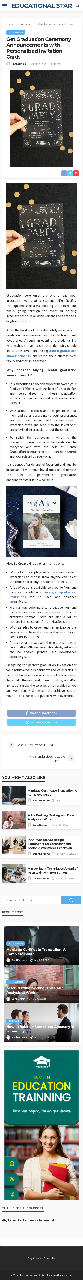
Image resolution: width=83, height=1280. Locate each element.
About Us (49, 1258)
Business (14, 1020)
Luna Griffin (40, 825)
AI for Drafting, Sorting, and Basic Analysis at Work (51, 817)
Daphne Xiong (41, 853)
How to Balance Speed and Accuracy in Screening (40, 1029)
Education (16, 32)
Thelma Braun (41, 878)
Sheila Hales (19, 63)
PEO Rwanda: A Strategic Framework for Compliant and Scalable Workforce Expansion (50, 844)
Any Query (34, 1258)
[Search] (77, 5)
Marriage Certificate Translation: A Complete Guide (52, 792)
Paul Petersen (41, 800)
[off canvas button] (4, 5)
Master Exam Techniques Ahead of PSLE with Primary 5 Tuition (53, 870)
